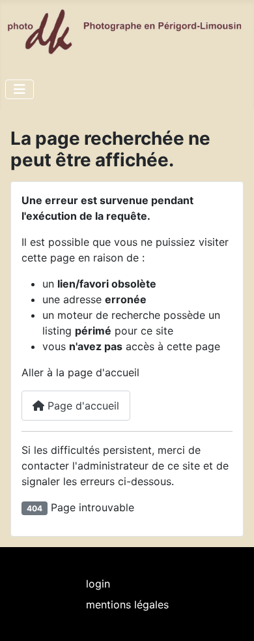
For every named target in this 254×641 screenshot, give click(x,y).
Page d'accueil (81, 405)
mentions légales (127, 604)
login (98, 583)
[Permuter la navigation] (19, 89)
